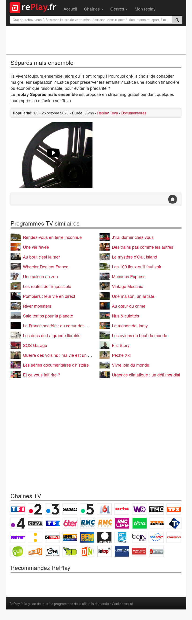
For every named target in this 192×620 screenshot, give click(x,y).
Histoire (156, 551)
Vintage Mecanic (127, 286)
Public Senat (139, 551)
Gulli (18, 551)
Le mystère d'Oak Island (134, 257)
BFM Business (87, 537)
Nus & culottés (125, 316)
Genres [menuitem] (117, 9)
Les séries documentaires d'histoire (56, 365)
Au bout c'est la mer (41, 257)
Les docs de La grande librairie (52, 335)
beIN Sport (139, 537)
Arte (121, 509)
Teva (139, 523)
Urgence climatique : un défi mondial (146, 375)
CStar (35, 523)
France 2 (35, 509)
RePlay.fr (15, 603)
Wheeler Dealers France (45, 266)
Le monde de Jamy (130, 325)
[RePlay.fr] (35, 7)
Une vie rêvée (36, 247)
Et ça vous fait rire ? (41, 375)
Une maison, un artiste (133, 296)
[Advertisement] (96, 40)
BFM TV (70, 537)
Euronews (104, 537)
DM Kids (87, 551)
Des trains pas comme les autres (142, 247)
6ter (70, 523)
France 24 (121, 537)
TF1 (18, 509)
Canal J (35, 551)
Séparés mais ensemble (42, 62)
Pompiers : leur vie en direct (49, 296)
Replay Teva (107, 112)
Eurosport (156, 537)
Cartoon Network (52, 551)
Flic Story (120, 345)
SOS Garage (35, 345)
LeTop (104, 551)
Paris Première (157, 523)
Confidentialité (122, 603)
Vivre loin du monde (130, 365)
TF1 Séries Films (53, 523)
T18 (174, 523)
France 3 (52, 509)
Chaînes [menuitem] (92, 9)
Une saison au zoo (40, 276)
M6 (104, 509)
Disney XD (70, 551)
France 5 (87, 509)
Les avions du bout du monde (139, 335)
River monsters (37, 306)
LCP (121, 551)
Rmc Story (105, 523)
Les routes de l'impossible (47, 286)
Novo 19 (18, 537)
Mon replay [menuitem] (145, 9)
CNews (52, 537)
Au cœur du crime (128, 306)
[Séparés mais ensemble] (53, 155)
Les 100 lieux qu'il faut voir (136, 266)
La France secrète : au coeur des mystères (63, 325)
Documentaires (133, 112)
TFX (173, 509)
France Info (35, 537)
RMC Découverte (87, 523)
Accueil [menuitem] (70, 9)
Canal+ (70, 509)
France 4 (18, 523)
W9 (139, 509)
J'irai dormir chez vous (133, 237)
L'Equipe (173, 537)
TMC (156, 509)
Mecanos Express (128, 276)
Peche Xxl (121, 355)
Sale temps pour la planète (48, 316)
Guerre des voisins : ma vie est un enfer (60, 355)
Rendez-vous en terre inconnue (52, 237)
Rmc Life (122, 523)
